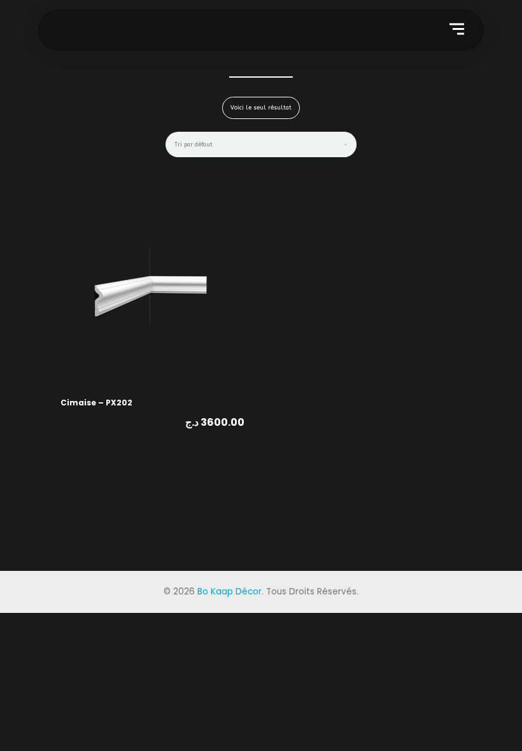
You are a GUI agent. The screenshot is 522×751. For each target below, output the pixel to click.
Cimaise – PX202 (96, 402)
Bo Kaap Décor (229, 592)
